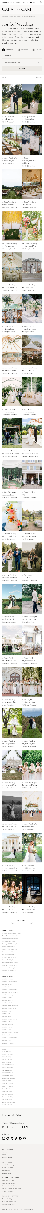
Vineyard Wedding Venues (10, 938)
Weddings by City (7, 1104)
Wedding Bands (6, 1011)
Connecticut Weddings (16, 16)
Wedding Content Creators (10, 992)
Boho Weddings (6, 1051)
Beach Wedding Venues (9, 954)
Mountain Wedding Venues (10, 962)
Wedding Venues (7, 984)
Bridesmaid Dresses (8, 1035)
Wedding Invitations (8, 1003)
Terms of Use (18, 1209)
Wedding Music (6, 1016)
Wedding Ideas (6, 1173)
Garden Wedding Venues (9, 960)
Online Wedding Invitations (10, 1005)
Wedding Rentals (7, 1021)
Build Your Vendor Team (9, 1201)
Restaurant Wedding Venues (10, 952)
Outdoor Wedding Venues (9, 965)
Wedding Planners (7, 979)
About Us (5, 1152)
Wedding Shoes (6, 1029)
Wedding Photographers (9, 981)
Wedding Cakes (7, 997)
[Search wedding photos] (33, 2)
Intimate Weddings (7, 1075)
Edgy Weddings (6, 1056)
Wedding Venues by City (9, 970)
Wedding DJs (6, 1013)
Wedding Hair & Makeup (9, 1008)
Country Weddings (7, 1086)
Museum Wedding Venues (9, 949)
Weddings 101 (6, 1170)
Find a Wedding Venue (8, 1204)
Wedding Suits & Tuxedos (9, 1037)
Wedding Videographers (9, 989)
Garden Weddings (7, 1094)
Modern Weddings (7, 1067)
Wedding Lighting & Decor (9, 1019)
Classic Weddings (7, 1054)
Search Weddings (7, 1199)
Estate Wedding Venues (9, 941)
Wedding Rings (6, 1040)
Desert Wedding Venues (9, 957)
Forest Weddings (7, 1091)
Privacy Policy (28, 1209)
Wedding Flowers (7, 987)
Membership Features (8, 1183)
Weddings (5, 16)
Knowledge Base (7, 1157)
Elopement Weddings (8, 1078)
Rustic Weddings (7, 1070)
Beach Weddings (7, 1099)
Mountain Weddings (8, 1096)
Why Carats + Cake (8, 1180)
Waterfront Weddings (8, 1102)
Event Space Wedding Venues (11, 936)
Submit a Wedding (7, 1167)
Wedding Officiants (7, 1024)
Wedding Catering (7, 995)
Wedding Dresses (7, 1027)
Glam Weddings (6, 1062)
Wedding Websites (7, 1000)
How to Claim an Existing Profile (11, 1188)
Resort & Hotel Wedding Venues (11, 933)
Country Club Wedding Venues (11, 944)
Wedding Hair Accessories (10, 1032)
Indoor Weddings (7, 1080)
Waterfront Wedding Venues (10, 968)
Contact (4, 1154)
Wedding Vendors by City (9, 1043)
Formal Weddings (7, 1059)
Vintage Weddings (7, 1072)
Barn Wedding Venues (8, 946)
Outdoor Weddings (7, 1083)
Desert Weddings (7, 1088)
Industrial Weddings (8, 1064)
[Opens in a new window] (8, 2)
